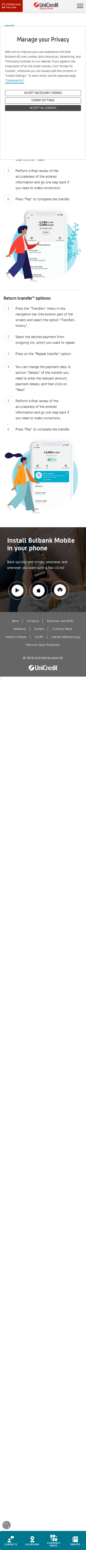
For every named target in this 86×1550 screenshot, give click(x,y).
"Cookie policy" (14, 80)
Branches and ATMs (60, 621)
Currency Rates (62, 629)
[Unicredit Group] (43, 668)
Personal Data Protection (43, 645)
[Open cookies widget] (6, 1526)
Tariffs (39, 637)
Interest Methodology (65, 637)
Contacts (33, 621)
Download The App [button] (13, 6)
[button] (80, 6)
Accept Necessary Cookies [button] (43, 93)
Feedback (19, 629)
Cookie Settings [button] (43, 100)
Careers (39, 629)
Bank (15, 621)
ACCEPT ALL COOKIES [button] (43, 108)
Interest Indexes (16, 637)
